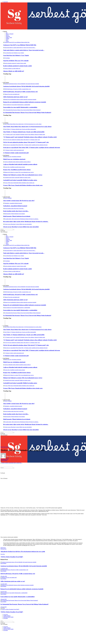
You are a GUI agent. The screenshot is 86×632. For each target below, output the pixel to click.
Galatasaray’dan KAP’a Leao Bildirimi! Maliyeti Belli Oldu (19, 45)
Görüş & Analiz (6, 196)
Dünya (7, 35)
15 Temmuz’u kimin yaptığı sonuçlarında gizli (16, 152)
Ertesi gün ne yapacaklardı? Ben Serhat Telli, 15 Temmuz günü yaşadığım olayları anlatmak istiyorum (31, 147)
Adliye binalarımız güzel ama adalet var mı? (15, 97)
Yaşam (7, 41)
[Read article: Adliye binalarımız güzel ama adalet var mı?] (43, 577)
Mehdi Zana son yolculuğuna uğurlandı (14, 159)
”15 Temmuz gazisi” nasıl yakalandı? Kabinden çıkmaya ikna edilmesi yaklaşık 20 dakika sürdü (30, 137)
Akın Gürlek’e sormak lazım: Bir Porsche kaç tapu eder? (19, 200)
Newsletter (5, 618)
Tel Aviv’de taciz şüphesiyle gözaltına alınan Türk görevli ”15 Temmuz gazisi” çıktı (26, 142)
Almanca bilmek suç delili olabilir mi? (13, 71)
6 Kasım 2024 (4, 591)
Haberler (5, 31)
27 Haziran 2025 (4, 568)
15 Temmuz (5, 122)
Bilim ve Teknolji (9, 33)
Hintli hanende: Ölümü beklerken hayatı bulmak (16, 216)
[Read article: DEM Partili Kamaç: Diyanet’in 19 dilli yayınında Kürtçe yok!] (43, 569)
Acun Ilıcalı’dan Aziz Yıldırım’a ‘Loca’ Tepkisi (16, 55)
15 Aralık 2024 (4, 583)
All (6, 32)
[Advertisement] (41, 526)
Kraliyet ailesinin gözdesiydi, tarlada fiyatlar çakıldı (17, 66)
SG (8, 458)
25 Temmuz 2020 (4, 459)
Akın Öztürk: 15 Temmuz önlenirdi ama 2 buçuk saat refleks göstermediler (23, 132)
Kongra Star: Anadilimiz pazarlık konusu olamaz (17, 169)
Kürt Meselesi (6, 155)
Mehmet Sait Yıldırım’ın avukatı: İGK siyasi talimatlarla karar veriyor (22, 175)
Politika (7, 38)
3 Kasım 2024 (4, 599)
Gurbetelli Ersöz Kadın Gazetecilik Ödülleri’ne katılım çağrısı (20, 180)
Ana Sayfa (5, 1)
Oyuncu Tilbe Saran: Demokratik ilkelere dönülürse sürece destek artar (23, 185)
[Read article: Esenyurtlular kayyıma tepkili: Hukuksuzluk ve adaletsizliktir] (43, 592)
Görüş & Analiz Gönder (8, 617)
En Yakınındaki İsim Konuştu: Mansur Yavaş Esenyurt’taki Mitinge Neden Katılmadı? (27, 112)
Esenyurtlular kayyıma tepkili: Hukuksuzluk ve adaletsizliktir (20, 107)
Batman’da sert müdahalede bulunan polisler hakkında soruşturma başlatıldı (24, 102)
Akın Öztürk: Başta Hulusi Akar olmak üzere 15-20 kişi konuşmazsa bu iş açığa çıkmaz (27, 126)
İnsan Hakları (6, 82)
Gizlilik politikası (6, 615)
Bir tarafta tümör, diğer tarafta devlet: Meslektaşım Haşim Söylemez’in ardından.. (25, 221)
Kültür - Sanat (9, 37)
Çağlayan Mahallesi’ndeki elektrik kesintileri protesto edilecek (20, 164)
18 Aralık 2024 (4, 576)
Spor (7, 39)
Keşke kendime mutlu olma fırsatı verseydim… (16, 211)
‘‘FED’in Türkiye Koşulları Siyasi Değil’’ (12, 612)
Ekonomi (8, 36)
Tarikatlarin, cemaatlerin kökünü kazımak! (15, 206)
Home (2, 447)
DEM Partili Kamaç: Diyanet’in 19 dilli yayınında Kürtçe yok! (20, 91)
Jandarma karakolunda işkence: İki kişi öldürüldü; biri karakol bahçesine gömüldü (26, 86)
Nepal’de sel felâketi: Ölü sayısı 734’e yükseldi (15, 60)
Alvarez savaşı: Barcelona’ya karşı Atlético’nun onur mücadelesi (21, 226)
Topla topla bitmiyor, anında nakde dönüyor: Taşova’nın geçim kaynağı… (23, 50)
